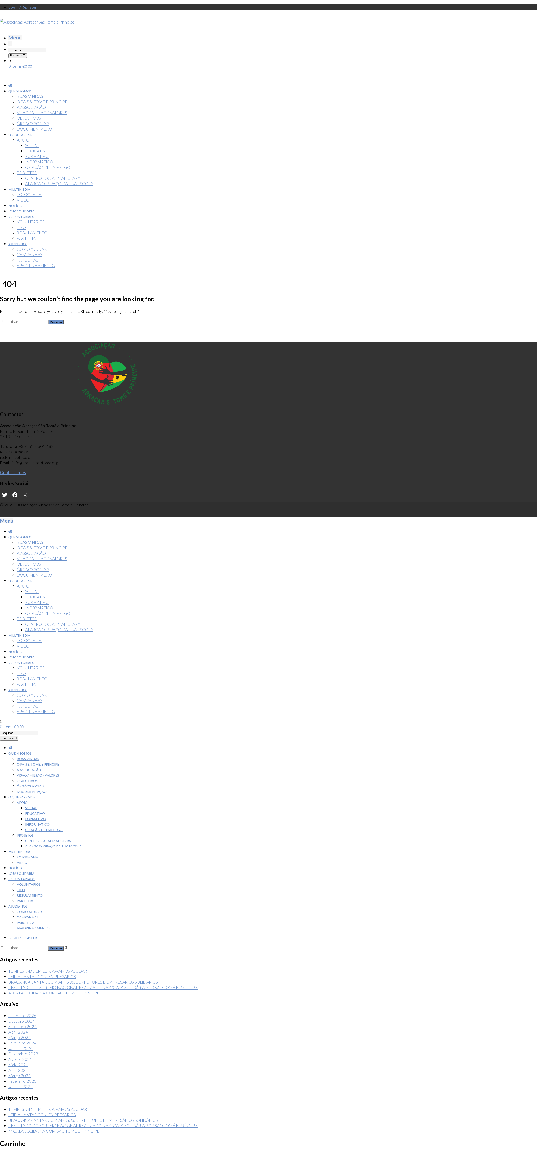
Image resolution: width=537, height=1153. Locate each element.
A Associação (29, 770)
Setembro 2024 (22, 1026)
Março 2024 (19, 1037)
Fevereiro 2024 (22, 1042)
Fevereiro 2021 (22, 1080)
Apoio (22, 802)
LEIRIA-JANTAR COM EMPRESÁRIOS (42, 976)
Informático (37, 824)
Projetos (25, 835)
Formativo (35, 819)
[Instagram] (25, 495)
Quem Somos (20, 753)
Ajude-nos (17, 906)
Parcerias (25, 923)
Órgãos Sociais (30, 786)
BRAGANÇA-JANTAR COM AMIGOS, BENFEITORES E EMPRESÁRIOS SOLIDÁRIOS (83, 981)
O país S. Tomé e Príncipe (38, 764)
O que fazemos (21, 797)
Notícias (16, 868)
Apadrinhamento (33, 928)
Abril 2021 (18, 1070)
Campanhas (27, 917)
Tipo (21, 890)
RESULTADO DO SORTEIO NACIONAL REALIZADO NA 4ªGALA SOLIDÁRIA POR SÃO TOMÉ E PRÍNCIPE (103, 987)
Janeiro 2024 (20, 1048)
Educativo (35, 813)
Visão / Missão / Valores (38, 775)
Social (31, 808)
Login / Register (22, 6)
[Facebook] (15, 495)
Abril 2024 (18, 1031)
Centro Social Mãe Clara (48, 841)
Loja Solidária (21, 873)
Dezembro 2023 (23, 1053)
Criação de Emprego (44, 830)
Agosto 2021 (20, 1059)
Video (22, 862)
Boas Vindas (28, 759)
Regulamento (30, 895)
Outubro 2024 (21, 1020)
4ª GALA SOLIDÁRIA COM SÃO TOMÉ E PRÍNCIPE (53, 992)
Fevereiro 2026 (22, 1015)
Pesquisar (16, 55)
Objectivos (27, 781)
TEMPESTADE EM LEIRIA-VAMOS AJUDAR (47, 970)
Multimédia (19, 852)
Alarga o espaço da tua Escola (53, 846)
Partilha (25, 901)
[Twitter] (4, 495)
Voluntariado (21, 879)
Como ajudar (29, 912)
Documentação (32, 792)
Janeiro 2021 (20, 1086)
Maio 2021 (18, 1064)
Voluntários (29, 884)
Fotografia (27, 857)
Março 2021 (19, 1075)
